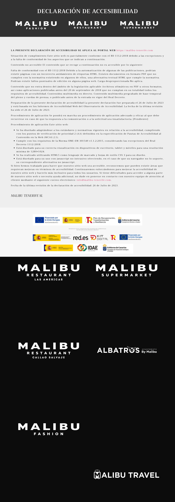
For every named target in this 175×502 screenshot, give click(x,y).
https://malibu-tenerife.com (134, 50)
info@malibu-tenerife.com (94, 180)
